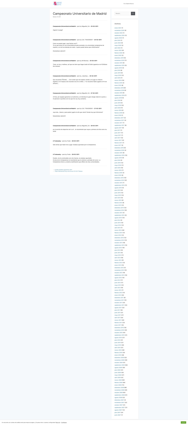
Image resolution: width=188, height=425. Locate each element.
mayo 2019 (118, 75)
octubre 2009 (119, 362)
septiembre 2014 (120, 215)
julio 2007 (117, 412)
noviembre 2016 (119, 150)
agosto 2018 (118, 98)
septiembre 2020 (120, 35)
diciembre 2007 (119, 400)
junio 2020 (118, 43)
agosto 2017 (118, 128)
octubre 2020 (119, 33)
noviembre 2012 (119, 270)
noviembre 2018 (119, 90)
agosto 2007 (118, 410)
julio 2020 (117, 40)
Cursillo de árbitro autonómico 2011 (63, 169)
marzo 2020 (118, 50)
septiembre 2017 (119, 125)
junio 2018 (118, 103)
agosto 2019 (118, 68)
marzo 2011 (118, 320)
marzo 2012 (118, 290)
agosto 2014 (118, 217)
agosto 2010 (118, 337)
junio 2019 (118, 73)
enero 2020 (118, 55)
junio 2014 (118, 222)
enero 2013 (118, 265)
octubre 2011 (118, 302)
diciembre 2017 (119, 118)
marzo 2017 (118, 140)
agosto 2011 (118, 307)
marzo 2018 (118, 110)
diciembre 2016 (119, 148)
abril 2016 (117, 168)
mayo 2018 (118, 105)
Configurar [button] (64, 422)
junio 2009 (118, 372)
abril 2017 (117, 138)
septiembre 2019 (120, 65)
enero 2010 (118, 355)
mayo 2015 (118, 195)
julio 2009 (117, 370)
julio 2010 (117, 340)
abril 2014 (117, 227)
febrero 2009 (118, 382)
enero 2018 (118, 115)
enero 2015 (118, 205)
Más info (58, 422)
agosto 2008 (118, 397)
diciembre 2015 (119, 177)
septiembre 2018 (119, 95)
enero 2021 (118, 28)
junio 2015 (118, 192)
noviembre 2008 (119, 390)
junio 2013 (118, 252)
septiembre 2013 (120, 245)
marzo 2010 (118, 350)
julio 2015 (117, 190)
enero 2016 (118, 175)
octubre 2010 (118, 332)
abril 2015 (117, 197)
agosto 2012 (118, 277)
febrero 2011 (118, 322)
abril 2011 (117, 317)
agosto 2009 (118, 367)
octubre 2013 (118, 242)
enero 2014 (118, 235)
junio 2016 (118, 163)
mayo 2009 (118, 375)
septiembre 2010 (120, 335)
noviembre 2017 (119, 120)
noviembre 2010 (119, 330)
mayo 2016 (118, 165)
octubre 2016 (118, 153)
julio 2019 (117, 70)
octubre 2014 (118, 212)
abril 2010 (117, 347)
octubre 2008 (119, 392)
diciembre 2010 (119, 327)
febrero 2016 (118, 172)
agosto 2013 (118, 247)
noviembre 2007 (119, 402)
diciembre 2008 (119, 387)
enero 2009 (118, 385)
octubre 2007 (119, 405)
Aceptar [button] (183, 422)
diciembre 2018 (119, 88)
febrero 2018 (118, 113)
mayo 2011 (118, 315)
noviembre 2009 (119, 360)
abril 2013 (117, 257)
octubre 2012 (118, 272)
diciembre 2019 (119, 58)
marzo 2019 (118, 80)
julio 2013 (117, 250)
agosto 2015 (118, 187)
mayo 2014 (118, 225)
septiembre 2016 (120, 155)
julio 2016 (117, 160)
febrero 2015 (118, 202)
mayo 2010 (118, 345)
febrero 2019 (118, 83)
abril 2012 (117, 287)
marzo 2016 (118, 170)
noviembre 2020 (119, 30)
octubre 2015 (118, 182)
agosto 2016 (118, 158)
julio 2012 (117, 280)
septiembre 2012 (119, 275)
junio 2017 (118, 133)
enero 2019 (118, 85)
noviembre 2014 (119, 210)
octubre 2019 (118, 63)
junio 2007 (118, 415)
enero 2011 (118, 325)
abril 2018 (117, 108)
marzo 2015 (118, 200)
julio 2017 (117, 130)
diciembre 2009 (119, 357)
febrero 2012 (118, 292)
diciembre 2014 (119, 207)
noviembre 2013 (119, 240)
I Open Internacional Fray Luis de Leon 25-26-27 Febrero (69, 171)
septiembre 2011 (119, 305)
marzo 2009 (118, 380)
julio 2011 (117, 310)
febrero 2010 (118, 352)
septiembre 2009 (120, 365)
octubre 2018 (118, 93)
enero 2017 (118, 145)
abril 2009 (118, 377)
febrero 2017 (118, 143)
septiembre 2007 (120, 407)
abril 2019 (117, 78)
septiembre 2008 (120, 395)
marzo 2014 (118, 230)
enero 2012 (118, 295)
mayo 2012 (118, 285)
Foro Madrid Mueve (129, 3)
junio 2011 (117, 312)
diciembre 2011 (119, 297)
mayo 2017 (118, 135)
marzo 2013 (118, 260)
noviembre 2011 (119, 300)
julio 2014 (117, 220)
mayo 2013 (118, 255)
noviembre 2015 (119, 180)
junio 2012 (118, 282)
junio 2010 (118, 342)
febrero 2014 (118, 232)
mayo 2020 (118, 45)
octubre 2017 (118, 123)
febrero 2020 (118, 53)
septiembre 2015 (119, 185)
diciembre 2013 (119, 237)
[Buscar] (133, 13)
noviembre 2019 (119, 60)
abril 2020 (118, 48)
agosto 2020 (118, 38)
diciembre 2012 (119, 267)
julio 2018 (117, 100)
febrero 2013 (118, 262)
